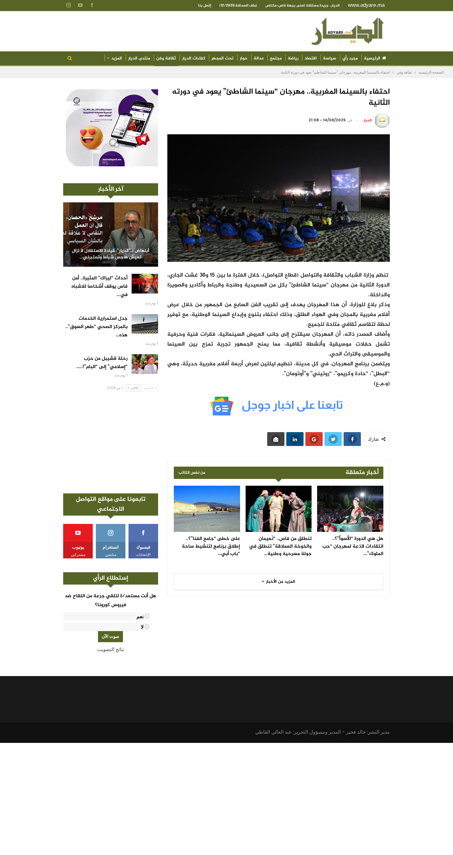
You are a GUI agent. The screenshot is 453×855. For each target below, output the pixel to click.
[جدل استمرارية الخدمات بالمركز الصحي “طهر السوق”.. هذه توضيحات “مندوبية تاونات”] (145, 324)
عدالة (259, 58)
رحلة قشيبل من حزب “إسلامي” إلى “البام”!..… (102, 363)
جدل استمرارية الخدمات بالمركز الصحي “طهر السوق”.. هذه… (96, 326)
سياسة (329, 58)
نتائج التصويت (110, 649)
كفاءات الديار (193, 58)
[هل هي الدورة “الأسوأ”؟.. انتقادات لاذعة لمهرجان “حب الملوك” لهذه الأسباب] (350, 509)
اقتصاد (310, 58)
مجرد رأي (350, 58)
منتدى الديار (139, 58)
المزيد (116, 58)
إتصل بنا (204, 5)
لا (142, 627)
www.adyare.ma (366, 5)
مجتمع (276, 58)
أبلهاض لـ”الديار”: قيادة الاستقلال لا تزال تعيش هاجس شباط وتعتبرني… (110, 254)
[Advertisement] (110, 442)
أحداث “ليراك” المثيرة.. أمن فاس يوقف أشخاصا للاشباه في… (99, 286)
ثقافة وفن (166, 58)
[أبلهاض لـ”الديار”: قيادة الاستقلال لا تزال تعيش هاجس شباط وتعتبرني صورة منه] (111, 234)
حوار (243, 58)
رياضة (293, 58)
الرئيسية (372, 58)
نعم (140, 616)
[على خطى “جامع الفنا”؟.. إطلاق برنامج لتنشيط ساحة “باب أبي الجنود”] (207, 509)
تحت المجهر (222, 58)
